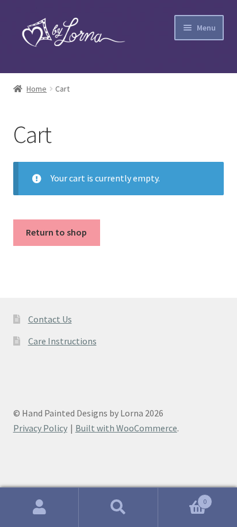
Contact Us (50, 319)
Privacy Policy (40, 428)
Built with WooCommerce (126, 428)
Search (118, 507)
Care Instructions (62, 341)
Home (36, 89)
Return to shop (56, 232)
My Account (39, 507)
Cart (182, 497)
